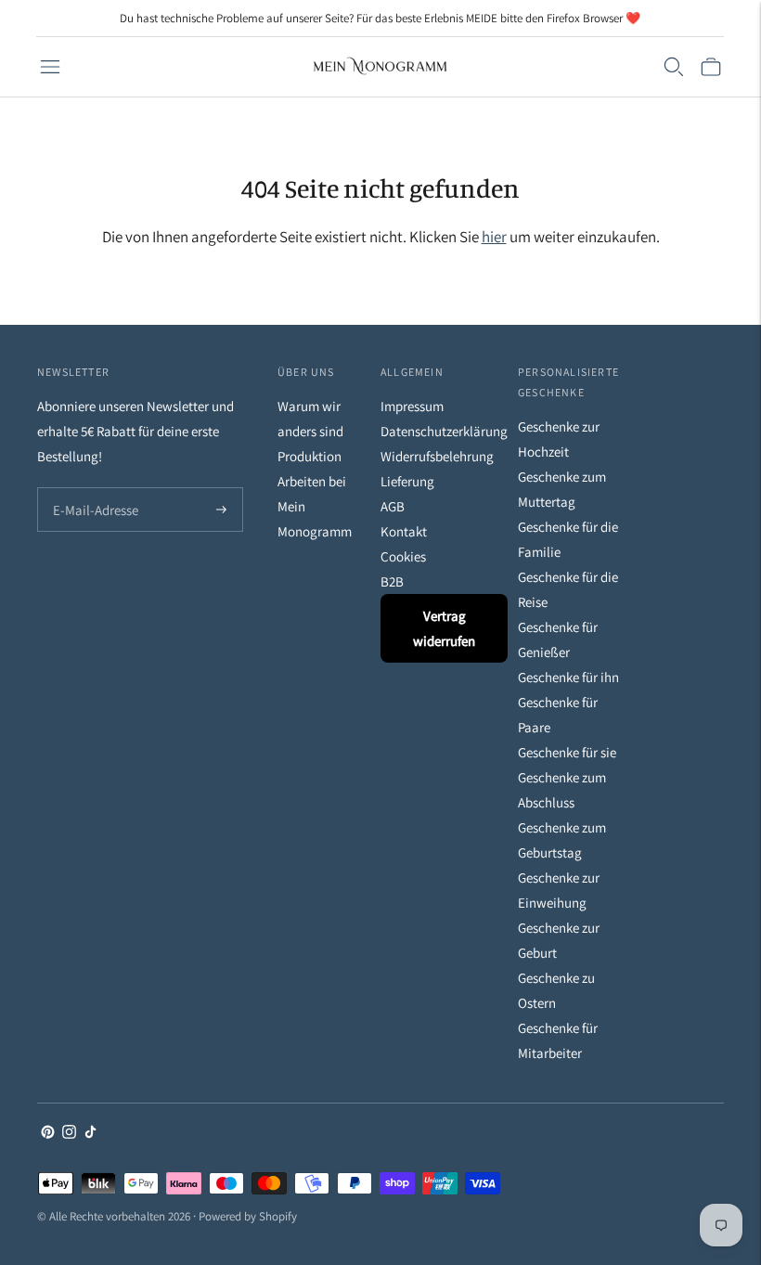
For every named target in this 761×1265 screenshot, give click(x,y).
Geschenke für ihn (568, 677)
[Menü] (50, 66)
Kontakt (403, 531)
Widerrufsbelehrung (437, 456)
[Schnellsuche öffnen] (674, 66)
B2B (392, 581)
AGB (392, 506)
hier (494, 236)
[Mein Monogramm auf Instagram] (69, 1133)
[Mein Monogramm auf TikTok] (90, 1133)
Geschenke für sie (567, 752)
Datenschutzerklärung (444, 431)
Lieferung (407, 481)
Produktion (309, 456)
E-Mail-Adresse (91, 489)
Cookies (403, 556)
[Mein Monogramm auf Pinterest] (48, 1133)
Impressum (412, 406)
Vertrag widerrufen (444, 628)
